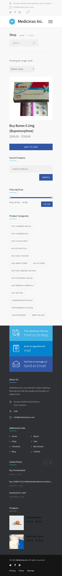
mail (27, 350)
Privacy (12, 570)
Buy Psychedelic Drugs (22, 278)
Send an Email (35, 365)
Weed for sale (38, 315)
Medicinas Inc (22, 560)
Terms (21, 570)
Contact (36, 451)
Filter (47, 204)
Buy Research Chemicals (22, 285)
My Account (38, 446)
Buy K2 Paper (39, 263)
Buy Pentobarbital (17, 470)
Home (21, 35)
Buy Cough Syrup (20, 241)
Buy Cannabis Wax (20, 233)
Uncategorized (19, 315)
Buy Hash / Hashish (20, 256)
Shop (14, 441)
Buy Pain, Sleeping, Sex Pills (24, 270)
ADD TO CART (31, 147)
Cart (35, 441)
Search (46, 177)
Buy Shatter (17, 293)
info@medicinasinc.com (23, 7)
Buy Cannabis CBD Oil (21, 226)
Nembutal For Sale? (17, 492)
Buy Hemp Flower (19, 263)
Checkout (16, 446)
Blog (14, 451)
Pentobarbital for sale (22, 308)
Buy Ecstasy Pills (19, 248)
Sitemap (30, 570)
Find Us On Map (36, 335)
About (36, 436)
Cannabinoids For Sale (22, 300)
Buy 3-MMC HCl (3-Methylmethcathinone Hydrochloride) (31, 481)
